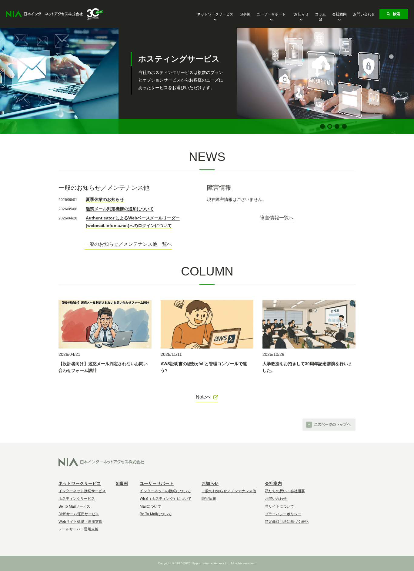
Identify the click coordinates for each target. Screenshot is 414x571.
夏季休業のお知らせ (105, 199)
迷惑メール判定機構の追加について (120, 208)
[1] (322, 126)
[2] (329, 126)
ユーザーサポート (271, 14)
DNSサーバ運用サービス (78, 514)
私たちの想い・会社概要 (285, 491)
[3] (337, 126)
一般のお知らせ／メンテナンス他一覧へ (128, 244)
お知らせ (301, 14)
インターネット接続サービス (82, 491)
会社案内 (339, 14)
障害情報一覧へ (277, 217)
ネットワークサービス (215, 14)
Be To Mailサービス (74, 506)
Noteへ (203, 396)
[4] (344, 126)
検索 (396, 14)
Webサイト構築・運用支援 (80, 521)
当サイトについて (279, 506)
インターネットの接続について (165, 491)
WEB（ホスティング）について (166, 498)
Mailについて (150, 506)
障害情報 (209, 498)
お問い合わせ (364, 14)
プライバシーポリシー (283, 514)
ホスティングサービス (76, 498)
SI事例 (245, 14)
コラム (320, 14)
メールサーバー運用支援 (78, 529)
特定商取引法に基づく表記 (287, 521)
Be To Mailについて (156, 514)
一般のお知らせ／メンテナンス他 (229, 491)
